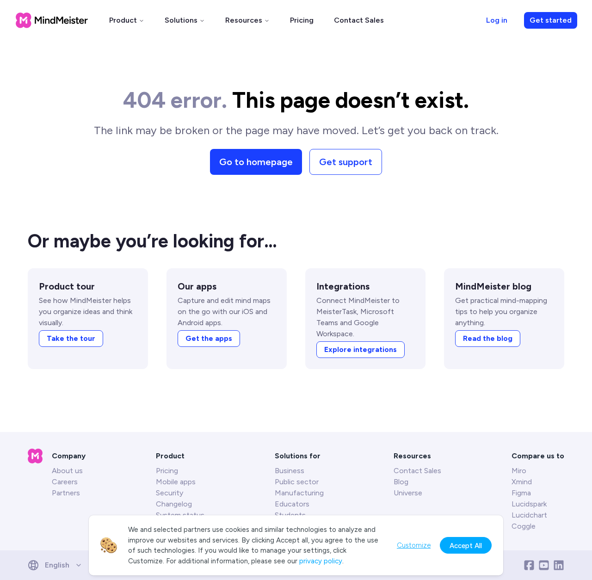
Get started (551, 20)
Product (123, 20)
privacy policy (320, 561)
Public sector (297, 481)
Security (169, 492)
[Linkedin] (558, 565)
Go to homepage (256, 161)
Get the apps (208, 338)
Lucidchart (529, 515)
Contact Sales (359, 20)
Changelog (174, 504)
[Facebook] (529, 565)
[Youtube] (543, 565)
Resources (243, 20)
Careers (65, 481)
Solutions (181, 20)
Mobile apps (176, 481)
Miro (519, 470)
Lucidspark (529, 504)
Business (289, 470)
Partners (66, 492)
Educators (292, 504)
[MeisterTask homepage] (52, 20)
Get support (345, 161)
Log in (496, 20)
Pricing (302, 20)
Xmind (522, 481)
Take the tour (71, 338)
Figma (521, 492)
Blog (401, 481)
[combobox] (58, 565)
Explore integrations (360, 349)
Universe (408, 492)
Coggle (524, 526)
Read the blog (487, 338)
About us (67, 470)
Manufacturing (299, 492)
